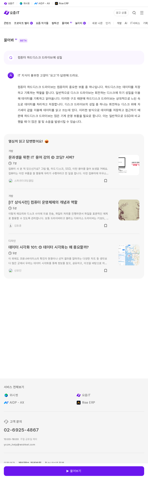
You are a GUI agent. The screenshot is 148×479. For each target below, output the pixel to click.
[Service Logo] (11, 13)
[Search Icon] (134, 12)
